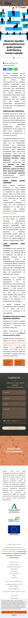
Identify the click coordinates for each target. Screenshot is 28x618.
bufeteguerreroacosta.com (11, 473)
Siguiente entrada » (18, 363)
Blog (14, 575)
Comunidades (14, 573)
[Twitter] (7, 69)
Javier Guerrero (10, 63)
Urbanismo (14, 569)
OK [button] (14, 612)
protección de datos (19, 423)
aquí (9, 500)
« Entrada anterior (7, 363)
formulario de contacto (14, 345)
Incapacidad (14, 565)
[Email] (16, 69)
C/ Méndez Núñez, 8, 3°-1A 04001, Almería (14, 585)
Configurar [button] (14, 615)
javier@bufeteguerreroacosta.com (14, 343)
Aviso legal (14, 598)
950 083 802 (13, 333)
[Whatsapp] (13, 69)
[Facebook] (4, 69)
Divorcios (14, 571)
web (10, 347)
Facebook (21, 349)
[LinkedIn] (10, 69)
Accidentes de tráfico (14, 567)
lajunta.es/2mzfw (9, 213)
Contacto (14, 578)
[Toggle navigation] (25, 3)
